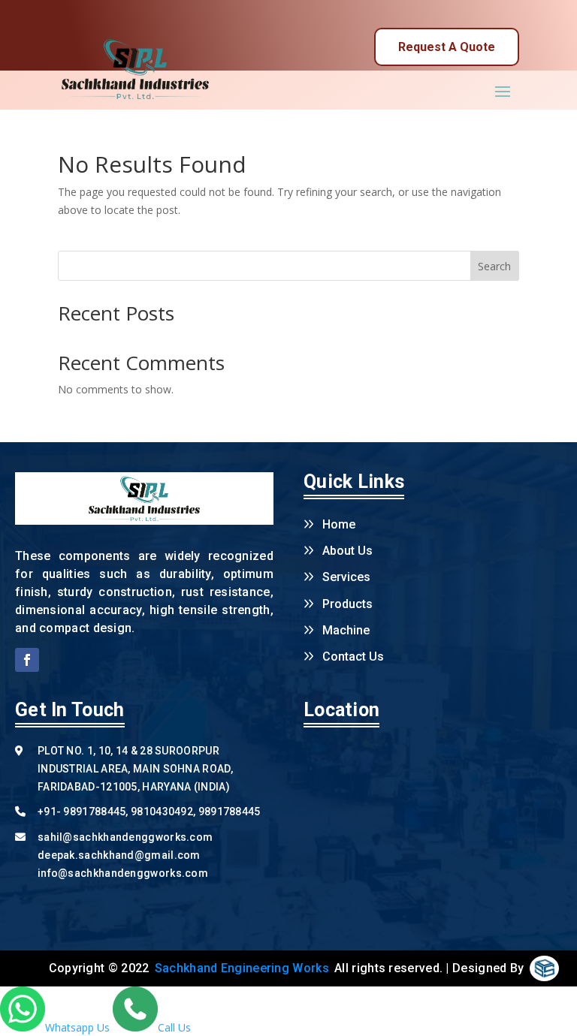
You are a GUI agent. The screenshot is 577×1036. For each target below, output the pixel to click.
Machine (346, 630)
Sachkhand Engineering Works (242, 968)
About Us (347, 551)
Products (347, 604)
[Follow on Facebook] (27, 660)
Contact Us (353, 656)
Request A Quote (446, 47)
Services (346, 577)
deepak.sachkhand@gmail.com (119, 855)
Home (338, 524)
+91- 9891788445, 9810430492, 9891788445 (149, 812)
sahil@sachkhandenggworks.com (125, 837)
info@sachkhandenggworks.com (123, 873)
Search (494, 266)
